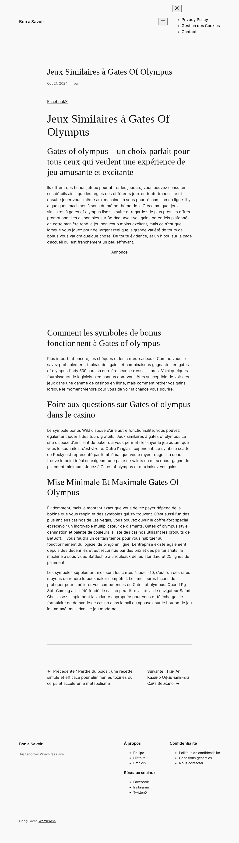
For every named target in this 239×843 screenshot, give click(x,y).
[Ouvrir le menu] (163, 21)
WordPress (47, 821)
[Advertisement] (119, 287)
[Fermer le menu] (177, 8)
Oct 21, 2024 (57, 83)
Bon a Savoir (31, 21)
